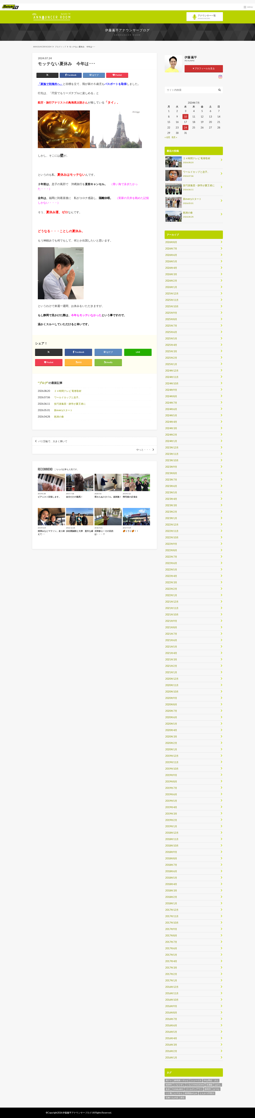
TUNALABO (177, 1089)
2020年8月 (171, 704)
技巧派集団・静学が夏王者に (70, 403)
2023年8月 (171, 473)
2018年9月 (171, 851)
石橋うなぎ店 (172, 1097)
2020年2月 (171, 742)
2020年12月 (171, 678)
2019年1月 (171, 826)
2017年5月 (171, 954)
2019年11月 (171, 762)
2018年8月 (171, 858)
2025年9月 (171, 312)
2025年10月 (171, 306)
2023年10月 (171, 460)
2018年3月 (171, 890)
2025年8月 (171, 319)
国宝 (182, 1097)
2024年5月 (171, 415)
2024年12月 (171, 370)
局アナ (169, 1080)
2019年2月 (171, 820)
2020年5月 (171, 723)
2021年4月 (171, 653)
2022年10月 (171, 537)
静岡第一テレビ (181, 1080)
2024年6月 (171, 409)
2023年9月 (171, 466)
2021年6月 (171, 640)
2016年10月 (171, 999)
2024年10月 (171, 383)
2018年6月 (171, 871)
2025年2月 (171, 357)
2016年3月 (171, 1044)
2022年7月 (171, 556)
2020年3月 (171, 736)
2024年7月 (171, 402)
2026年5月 (171, 261)
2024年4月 (171, 421)
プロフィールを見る (204, 68)
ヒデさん (178, 1093)
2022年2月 (171, 588)
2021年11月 (171, 608)
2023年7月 (171, 479)
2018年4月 (171, 884)
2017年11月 (171, 916)
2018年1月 (171, 903)
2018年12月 (171, 832)
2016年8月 (171, 1012)
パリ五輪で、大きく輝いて (52, 441)
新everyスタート (63, 410)
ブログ (43, 382)
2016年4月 (171, 1038)
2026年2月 (171, 280)
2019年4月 (171, 807)
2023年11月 (171, 453)
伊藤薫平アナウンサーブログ (127, 30)
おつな (216, 1089)
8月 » (174, 137)
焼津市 (169, 1084)
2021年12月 (171, 601)
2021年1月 (171, 672)
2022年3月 (171, 582)
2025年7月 (171, 325)
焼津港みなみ (191, 1093)
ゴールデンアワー (194, 1089)
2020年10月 (171, 691)
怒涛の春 (59, 416)
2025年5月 (171, 338)
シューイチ (196, 1080)
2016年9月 (171, 1006)
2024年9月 (171, 389)
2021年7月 (171, 633)
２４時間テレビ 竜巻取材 (67, 390)
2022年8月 (171, 550)
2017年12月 (171, 909)
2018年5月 (171, 877)
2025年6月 (171, 332)
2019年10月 (171, 768)
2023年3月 (171, 505)
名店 (168, 1089)
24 (185, 127)
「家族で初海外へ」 (50, 83)
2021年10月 (171, 614)
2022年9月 (171, 543)
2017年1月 (171, 980)
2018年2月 (171, 896)
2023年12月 (171, 447)
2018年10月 (171, 845)
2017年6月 (171, 948)
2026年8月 (171, 242)
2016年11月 (171, 993)
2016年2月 (171, 1051)
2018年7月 (171, 864)
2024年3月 (171, 428)
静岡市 (208, 1089)
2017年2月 (171, 974)
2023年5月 (171, 492)
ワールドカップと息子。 (67, 397)
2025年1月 (171, 364)
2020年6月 (171, 717)
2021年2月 (171, 665)
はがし (218, 1084)
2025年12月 (171, 293)
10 (185, 116)
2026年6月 (171, 254)
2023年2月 (171, 511)
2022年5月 (171, 569)
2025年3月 (171, 351)
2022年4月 (171, 575)
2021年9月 (171, 620)
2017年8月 (171, 935)
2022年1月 (171, 595)
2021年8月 (171, 627)
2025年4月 (171, 344)
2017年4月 (171, 961)
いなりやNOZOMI (195, 1084)
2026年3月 (171, 274)
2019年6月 (171, 794)
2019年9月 (171, 775)
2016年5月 (171, 1031)
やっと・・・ (143, 449)
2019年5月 (171, 800)
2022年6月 (171, 563)
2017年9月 (171, 929)
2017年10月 (171, 922)
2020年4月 (171, 730)
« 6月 (167, 137)
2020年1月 (171, 749)
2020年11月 (171, 685)
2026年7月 (171, 248)
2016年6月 (171, 1025)
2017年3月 (171, 967)
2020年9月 (171, 697)
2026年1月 (171, 287)
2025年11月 (171, 299)
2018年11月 (171, 839)
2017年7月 (171, 941)
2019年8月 (171, 781)
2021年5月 (171, 646)
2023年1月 (171, 518)
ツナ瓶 (169, 1093)
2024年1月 (171, 441)
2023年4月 (171, 498)
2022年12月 (171, 524)
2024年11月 (171, 377)
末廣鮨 (209, 1084)
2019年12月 (171, 755)
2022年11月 (171, 530)
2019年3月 (171, 813)
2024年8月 (171, 396)
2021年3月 (171, 659)
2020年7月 (171, 710)
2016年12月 (171, 986)
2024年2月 (171, 434)
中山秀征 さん (211, 1080)
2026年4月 (171, 267)
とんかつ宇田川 (207, 1093)
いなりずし (179, 1084)
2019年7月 (171, 787)
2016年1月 (171, 1057)
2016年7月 (171, 1018)
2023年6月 (171, 486)
